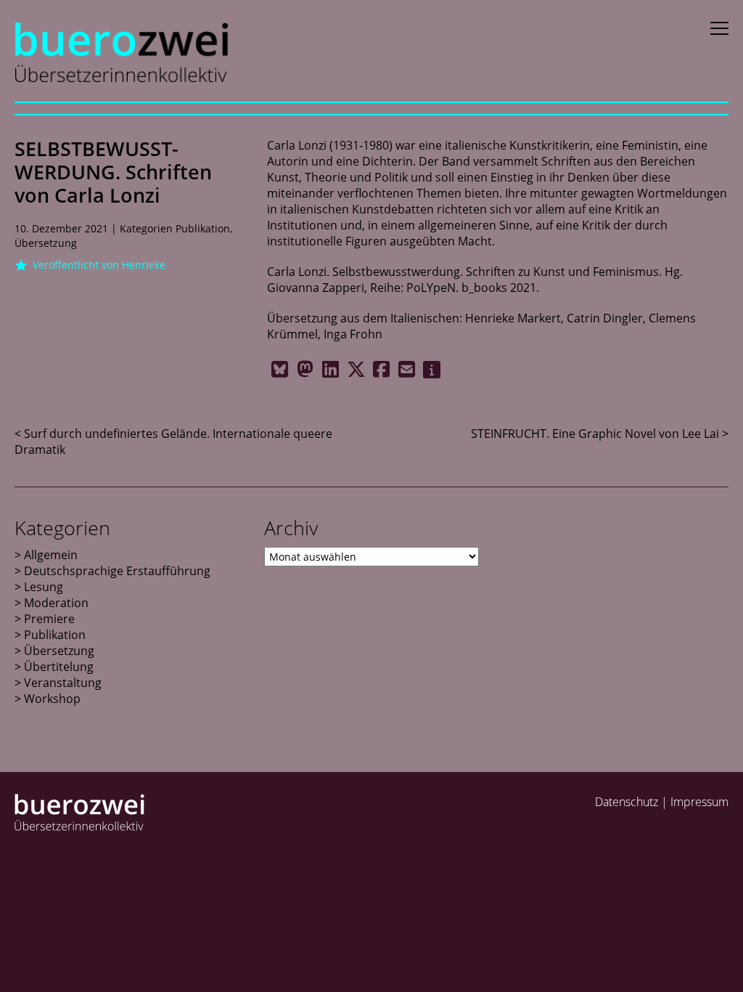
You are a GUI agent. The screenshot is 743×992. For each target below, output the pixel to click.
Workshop (52, 699)
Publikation (203, 228)
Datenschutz (626, 802)
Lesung (43, 587)
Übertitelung (59, 667)
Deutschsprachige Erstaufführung (117, 571)
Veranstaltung (63, 683)
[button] (280, 369)
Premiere (49, 619)
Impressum (699, 802)
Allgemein (51, 555)
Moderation (56, 603)
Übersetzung (46, 243)
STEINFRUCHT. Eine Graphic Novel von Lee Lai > (599, 434)
